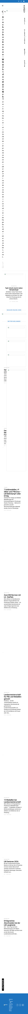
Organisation (24, 36)
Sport (24, 21)
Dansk (24, 63)
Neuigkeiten (24, 9)
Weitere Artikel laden (3, 984)
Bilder (24, 52)
